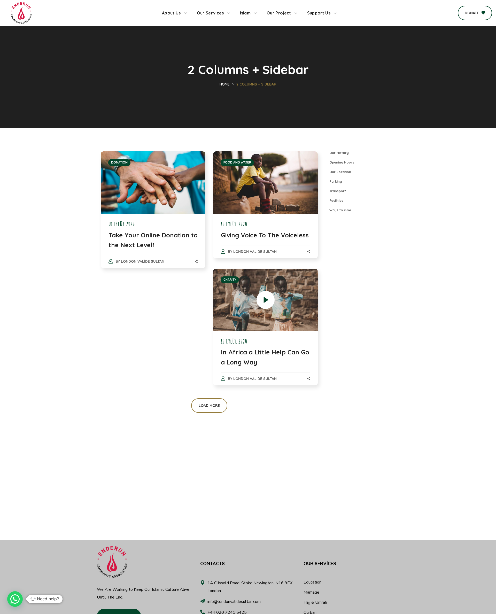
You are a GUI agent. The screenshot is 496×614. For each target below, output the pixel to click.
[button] (475, 13)
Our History (339, 153)
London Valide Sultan (142, 261)
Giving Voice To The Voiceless (265, 235)
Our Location (340, 172)
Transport (337, 191)
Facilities (336, 200)
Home (225, 84)
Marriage (311, 592)
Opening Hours (341, 162)
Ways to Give (340, 210)
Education (312, 582)
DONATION (119, 162)
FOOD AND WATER (237, 162)
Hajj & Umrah (315, 602)
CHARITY (229, 280)
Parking (335, 181)
